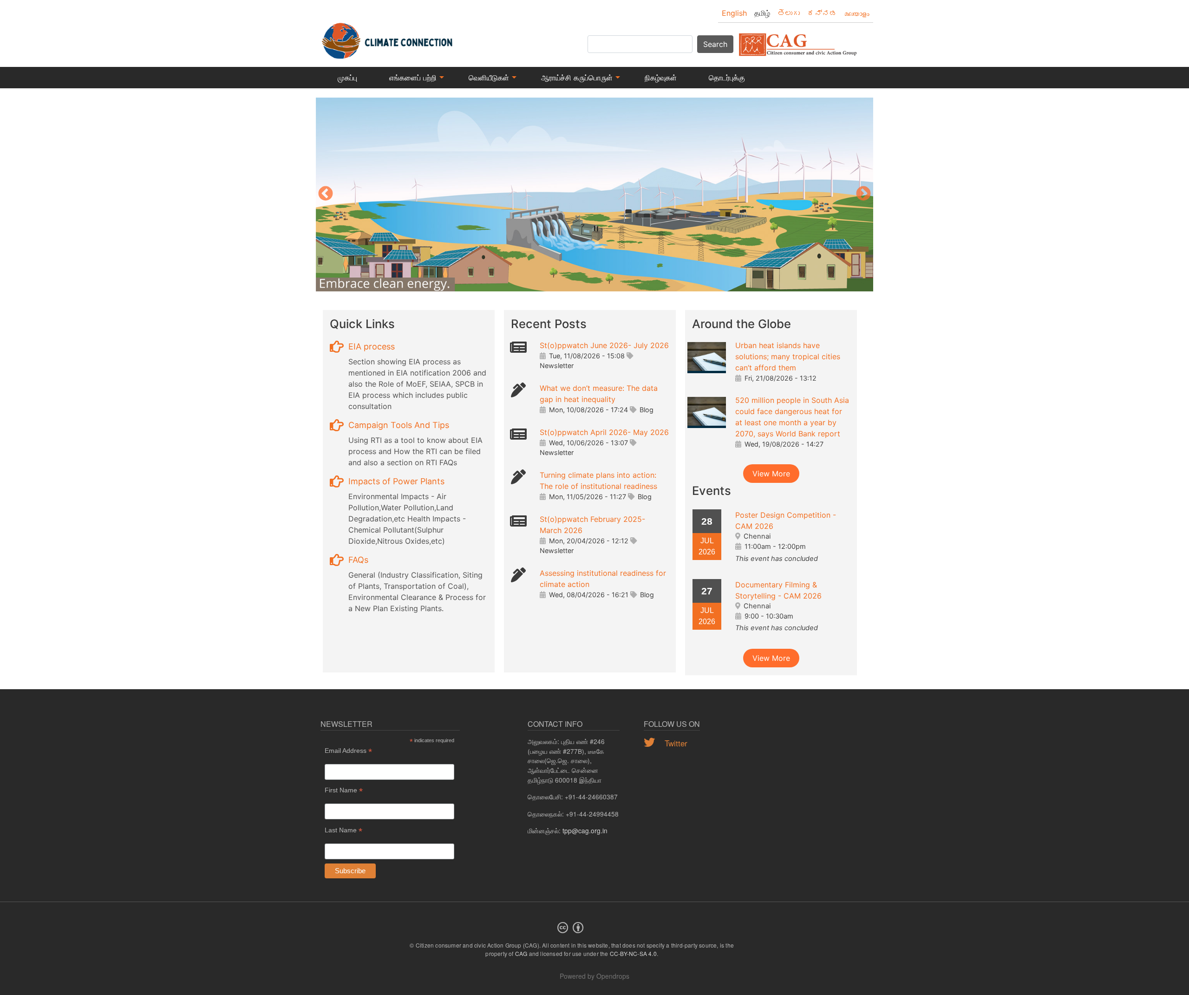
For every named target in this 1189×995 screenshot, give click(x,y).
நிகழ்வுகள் (661, 77)
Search (715, 44)
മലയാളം (856, 13)
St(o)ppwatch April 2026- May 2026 (604, 432)
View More (771, 473)
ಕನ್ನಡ (822, 13)
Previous (325, 194)
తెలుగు (788, 13)
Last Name (343, 830)
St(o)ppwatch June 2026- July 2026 (604, 345)
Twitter (674, 743)
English (734, 13)
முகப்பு (347, 77)
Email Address (348, 750)
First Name (344, 790)
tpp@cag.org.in (585, 830)
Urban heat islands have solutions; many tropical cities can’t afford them (787, 356)
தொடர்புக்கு (727, 77)
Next (863, 194)
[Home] (387, 36)
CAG (521, 953)
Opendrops (612, 976)
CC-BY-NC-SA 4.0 (633, 953)
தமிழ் (762, 13)
